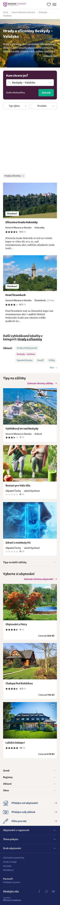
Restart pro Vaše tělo (18, 485)
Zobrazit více (50, 55)
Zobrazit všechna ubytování (38, 579)
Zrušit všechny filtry (15, 92)
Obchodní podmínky (13, 857)
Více (52, 367)
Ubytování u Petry (16, 624)
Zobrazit (46, 92)
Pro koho (41, 106)
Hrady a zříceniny (30, 339)
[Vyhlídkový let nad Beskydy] (30, 406)
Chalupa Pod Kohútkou (19, 683)
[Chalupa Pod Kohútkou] (30, 661)
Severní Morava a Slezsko (23, 12)
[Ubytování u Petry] (30, 602)
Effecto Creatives (12, 899)
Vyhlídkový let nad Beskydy (22, 428)
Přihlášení (8, 870)
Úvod (5, 12)
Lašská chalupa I (15, 742)
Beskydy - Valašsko (26, 354)
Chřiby (52, 360)
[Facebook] (39, 891)
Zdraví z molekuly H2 (18, 542)
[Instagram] (46, 891)
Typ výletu (14, 106)
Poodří (40, 360)
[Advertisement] (30, 142)
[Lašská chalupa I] (30, 720)
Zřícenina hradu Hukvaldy (21, 222)
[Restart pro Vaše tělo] (30, 463)
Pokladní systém (11, 882)
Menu (54, 4)
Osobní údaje (10, 861)
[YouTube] (53, 891)
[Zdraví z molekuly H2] (30, 520)
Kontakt (7, 866)
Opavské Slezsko (24, 360)
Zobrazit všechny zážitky (40, 383)
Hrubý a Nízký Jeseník (27, 348)
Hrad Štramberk (15, 295)
